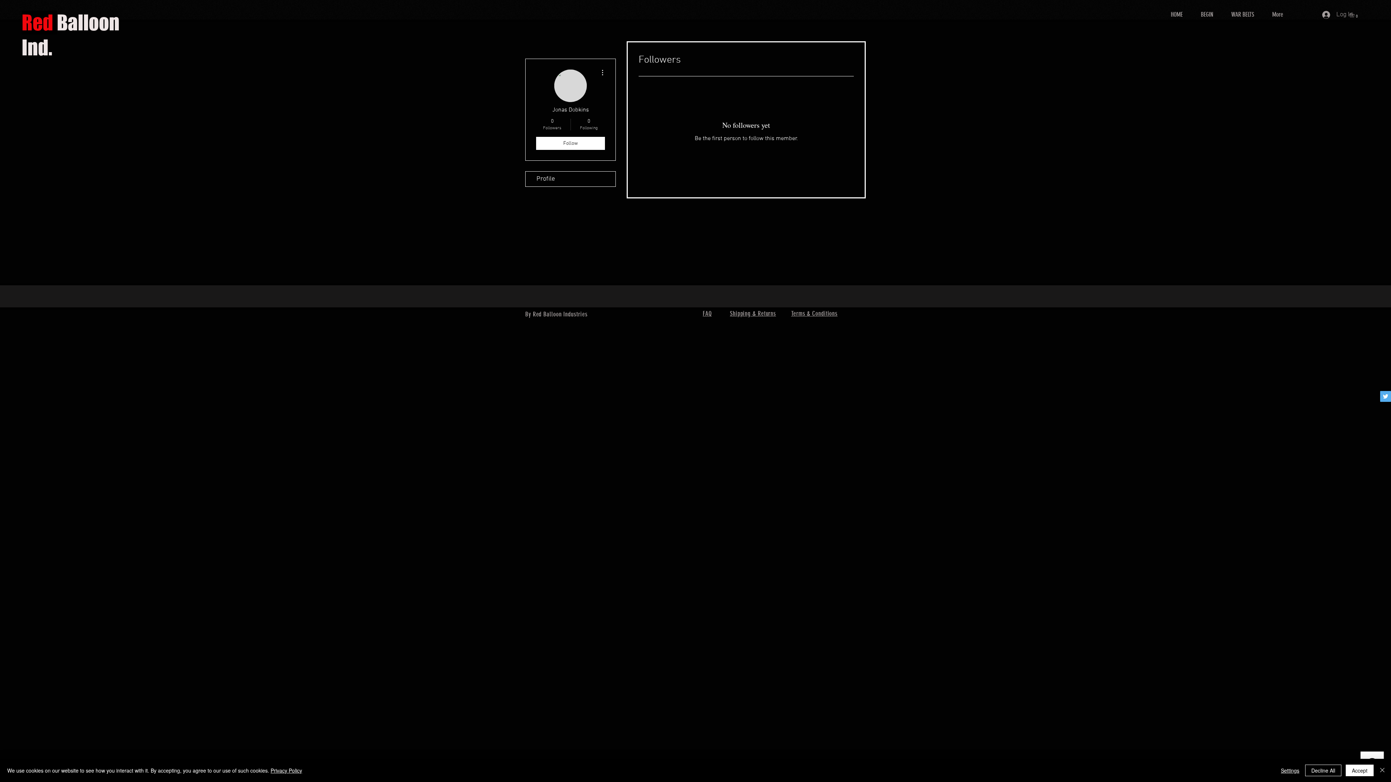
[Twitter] (1385, 396)
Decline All (1323, 770)
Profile (545, 179)
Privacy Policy (286, 770)
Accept (1359, 770)
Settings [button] (1290, 770)
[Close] (1382, 770)
